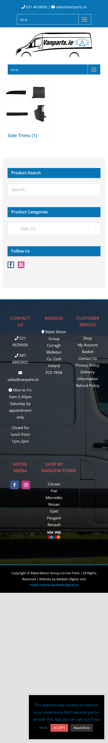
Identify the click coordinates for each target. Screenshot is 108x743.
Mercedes (54, 497)
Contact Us (87, 358)
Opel (54, 511)
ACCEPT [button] (59, 727)
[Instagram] (21, 265)
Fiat (54, 490)
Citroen (54, 483)
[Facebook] (11, 265)
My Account (88, 344)
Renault (54, 524)
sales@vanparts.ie (70, 7)
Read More (82, 727)
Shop (87, 338)
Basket (87, 351)
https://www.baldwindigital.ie (54, 585)
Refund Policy (87, 385)
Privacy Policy (87, 365)
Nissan (54, 504)
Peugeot (54, 517)
